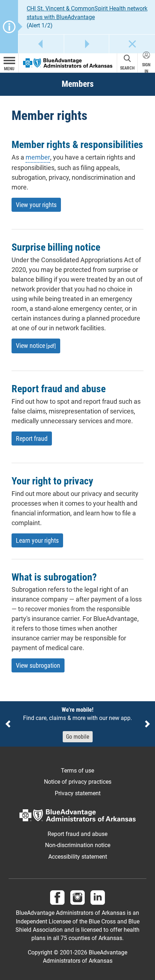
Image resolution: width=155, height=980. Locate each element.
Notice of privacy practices (77, 782)
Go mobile (77, 736)
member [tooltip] (38, 156)
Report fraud (32, 438)
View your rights (36, 205)
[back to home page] (67, 62)
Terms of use (77, 771)
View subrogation (38, 665)
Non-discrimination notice (77, 845)
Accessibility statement (77, 857)
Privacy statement (78, 793)
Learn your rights (37, 540)
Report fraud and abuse (77, 834)
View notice (36, 345)
